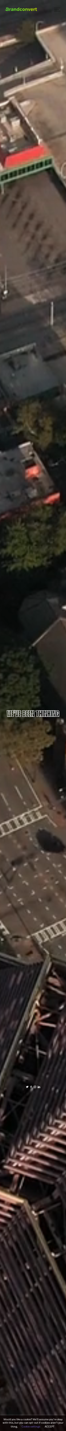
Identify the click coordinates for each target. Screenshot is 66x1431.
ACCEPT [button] (49, 1426)
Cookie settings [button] (31, 1426)
